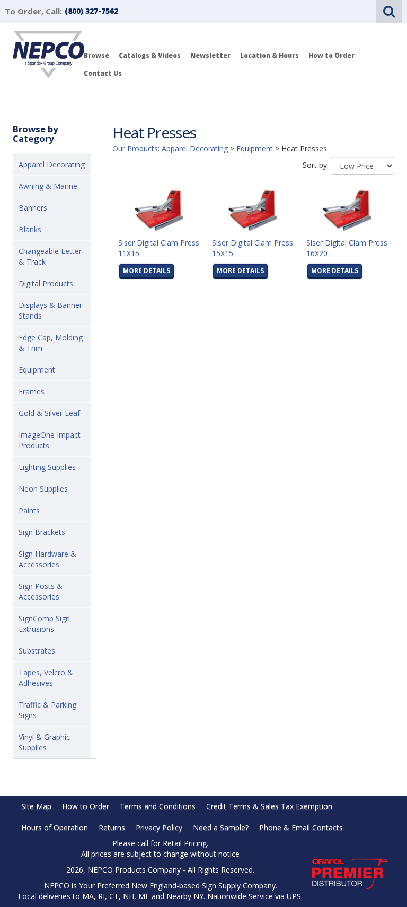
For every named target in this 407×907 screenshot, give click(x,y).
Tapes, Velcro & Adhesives (46, 677)
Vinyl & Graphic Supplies (44, 742)
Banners (33, 208)
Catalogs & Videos (150, 55)
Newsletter (210, 55)
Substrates (37, 651)
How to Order (331, 55)
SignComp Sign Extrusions (44, 623)
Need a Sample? (221, 827)
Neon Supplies (43, 489)
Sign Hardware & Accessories (47, 559)
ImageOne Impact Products (50, 440)
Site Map (36, 806)
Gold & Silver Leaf (49, 413)
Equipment (37, 370)
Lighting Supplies (47, 467)
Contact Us (103, 73)
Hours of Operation (54, 827)
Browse (96, 55)
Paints (29, 510)
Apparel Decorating (52, 164)
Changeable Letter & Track (50, 256)
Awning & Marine (48, 186)
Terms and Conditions (158, 806)
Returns (112, 827)
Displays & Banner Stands (50, 310)
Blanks (30, 229)
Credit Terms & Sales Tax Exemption (269, 806)
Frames (32, 391)
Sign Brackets (42, 532)
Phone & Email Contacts (301, 827)
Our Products (135, 148)
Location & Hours (269, 55)
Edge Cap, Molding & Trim (51, 342)
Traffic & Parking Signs (47, 710)
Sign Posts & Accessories (41, 591)
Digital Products (46, 283)
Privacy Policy (159, 827)
